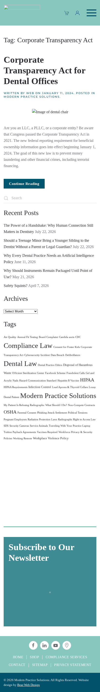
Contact (17, 665)
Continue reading (24, 184)
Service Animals (39, 425)
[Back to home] (22, 13)
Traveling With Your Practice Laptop (69, 425)
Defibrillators (72, 355)
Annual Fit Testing (27, 337)
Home (18, 657)
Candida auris (66, 337)
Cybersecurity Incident (37, 355)
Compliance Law (28, 345)
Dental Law (20, 363)
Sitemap (40, 665)
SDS (6, 425)
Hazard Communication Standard (38, 380)
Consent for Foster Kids (66, 347)
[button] (91, 13)
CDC (78, 337)
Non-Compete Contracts (81, 405)
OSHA (10, 412)
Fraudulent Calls (76, 373)
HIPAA (87, 379)
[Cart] (66, 12)
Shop (34, 657)
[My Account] (77, 12)
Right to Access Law (84, 419)
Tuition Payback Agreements (20, 432)
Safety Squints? (15, 286)
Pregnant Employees (15, 419)
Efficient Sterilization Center (28, 373)
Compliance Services (66, 657)
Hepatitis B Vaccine (68, 380)
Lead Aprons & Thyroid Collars (70, 387)
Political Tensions (77, 412)
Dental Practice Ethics (50, 365)
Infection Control (39, 387)
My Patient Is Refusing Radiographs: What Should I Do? (35, 405)
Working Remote (22, 438)
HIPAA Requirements (15, 387)
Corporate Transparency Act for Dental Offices (44, 70)
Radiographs (65, 419)
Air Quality (10, 337)
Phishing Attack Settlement (52, 412)
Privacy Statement (72, 665)
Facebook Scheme (55, 373)
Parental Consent (26, 412)
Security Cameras (19, 425)
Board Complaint (48, 337)
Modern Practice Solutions (32, 96)
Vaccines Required (47, 432)
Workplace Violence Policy (51, 438)
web (30, 93)
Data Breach (57, 355)
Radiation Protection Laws (42, 419)
